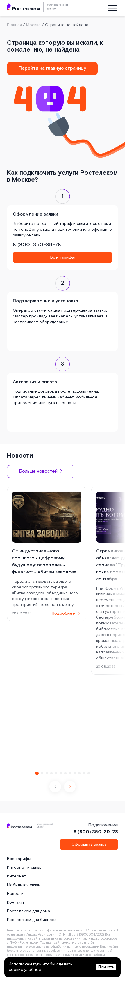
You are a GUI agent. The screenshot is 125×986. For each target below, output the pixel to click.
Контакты (16, 902)
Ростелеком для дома (28, 911)
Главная (14, 25)
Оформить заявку (89, 844)
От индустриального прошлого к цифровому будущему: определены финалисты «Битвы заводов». (44, 561)
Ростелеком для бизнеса (32, 919)
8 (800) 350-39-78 (37, 244)
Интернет (16, 876)
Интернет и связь (24, 867)
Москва (33, 25)
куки (37, 964)
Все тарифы (62, 257)
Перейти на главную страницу (52, 68)
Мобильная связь (23, 885)
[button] (70, 786)
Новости (15, 893)
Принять (106, 967)
